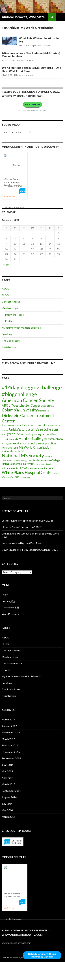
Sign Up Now (32, 104)
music (21, 451)
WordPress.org (10, 613)
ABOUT (6, 288)
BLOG (5, 295)
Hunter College (32, 438)
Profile (8, 321)
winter (57, 473)
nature (48, 456)
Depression (43, 410)
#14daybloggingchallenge (32, 387)
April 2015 (7, 777)
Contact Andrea (11, 301)
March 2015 (8, 784)
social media (39, 464)
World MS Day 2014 (10, 477)
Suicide (49, 464)
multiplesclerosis (9, 451)
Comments (10, 607)
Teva (23, 468)
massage (6, 443)
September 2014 (11, 790)
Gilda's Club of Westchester (34, 429)
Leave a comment (42, 45)
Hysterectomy (54, 438)
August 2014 (9, 797)
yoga (28, 477)
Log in (5, 594)
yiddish (23, 477)
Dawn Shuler (9, 549)
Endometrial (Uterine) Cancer (19, 425)
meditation (18, 443)
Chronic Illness (47, 406)
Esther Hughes (10, 520)
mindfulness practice (42, 443)
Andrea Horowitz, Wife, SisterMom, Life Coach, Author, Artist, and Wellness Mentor (25, 17)
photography (26, 460)
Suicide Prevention (10, 468)
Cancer (35, 405)
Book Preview (9, 196)
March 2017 (8, 719)
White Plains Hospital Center (27, 472)
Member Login (10, 308)
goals (4, 434)
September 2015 (11, 758)
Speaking (7, 334)
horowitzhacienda (10, 439)
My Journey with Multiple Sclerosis (21, 327)
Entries (8, 600)
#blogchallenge (19, 394)
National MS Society (23, 455)
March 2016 (8, 738)
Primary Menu (60, 17)
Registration (9, 347)
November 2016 (11, 732)
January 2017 (9, 725)
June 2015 (8, 764)
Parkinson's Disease (11, 460)
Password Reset (14, 314)
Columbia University (20, 409)
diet (3, 425)
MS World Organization (35, 447)
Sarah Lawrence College (46, 460)
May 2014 (7, 810)
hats (22, 434)
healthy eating (33, 434)
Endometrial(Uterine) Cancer (47, 425)
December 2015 (11, 751)
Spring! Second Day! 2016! (38, 520)
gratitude (13, 434)
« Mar (6, 264)
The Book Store (11, 340)
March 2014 (8, 816)
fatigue (5, 430)
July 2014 (7, 803)
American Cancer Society (28, 400)
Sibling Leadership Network (18, 463)
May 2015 (7, 771)
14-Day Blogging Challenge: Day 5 (39, 549)
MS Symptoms (10, 447)
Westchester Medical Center (41, 468)
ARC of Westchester (16, 405)
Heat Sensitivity (49, 434)
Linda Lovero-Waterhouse (16, 533)
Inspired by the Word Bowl (26, 543)
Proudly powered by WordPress (17, 957)
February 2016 (10, 745)
